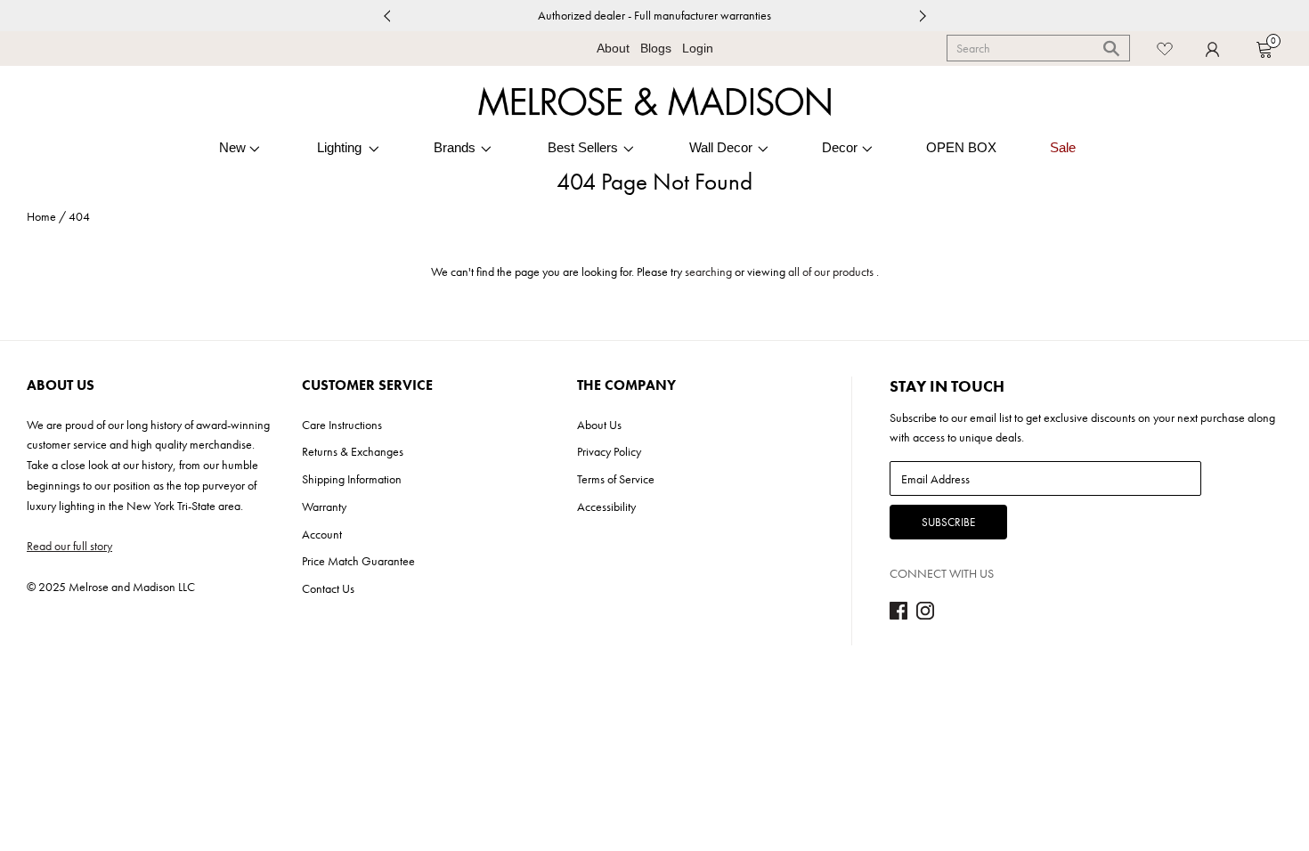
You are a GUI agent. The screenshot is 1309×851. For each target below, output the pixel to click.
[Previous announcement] (386, 15)
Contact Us (328, 588)
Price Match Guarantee (358, 561)
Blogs (655, 48)
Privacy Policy (609, 451)
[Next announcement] (922, 15)
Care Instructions (342, 425)
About (613, 48)
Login (697, 48)
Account (322, 534)
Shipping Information (352, 479)
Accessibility (606, 506)
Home (41, 216)
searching (708, 271)
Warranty (324, 506)
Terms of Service (615, 479)
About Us (599, 425)
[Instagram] (925, 615)
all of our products (831, 271)
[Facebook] (898, 615)
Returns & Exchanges (352, 451)
